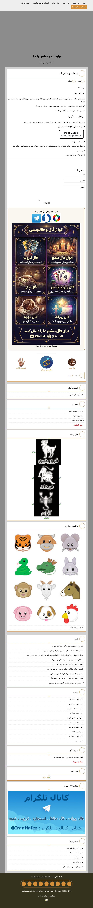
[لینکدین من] (24, 883)
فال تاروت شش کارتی (75, 718)
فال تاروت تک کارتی (76, 699)
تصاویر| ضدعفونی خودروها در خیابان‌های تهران (67, 646)
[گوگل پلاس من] (35, 883)
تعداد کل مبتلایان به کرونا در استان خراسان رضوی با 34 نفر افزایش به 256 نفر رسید (55, 655)
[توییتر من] (41, 883)
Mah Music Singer (78, 420)
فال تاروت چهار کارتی (75, 708)
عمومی (70, 375)
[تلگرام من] (63, 883)
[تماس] (46, 883)
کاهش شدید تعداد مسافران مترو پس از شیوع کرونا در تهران (63, 650)
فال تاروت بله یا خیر (76, 736)
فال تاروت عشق (77, 732)
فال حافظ (76, 3)
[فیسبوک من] (58, 883)
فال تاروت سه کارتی (76, 704)
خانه (84, 3)
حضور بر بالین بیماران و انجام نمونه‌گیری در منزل (66, 674)
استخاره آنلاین (24, 3)
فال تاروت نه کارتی (76, 722)
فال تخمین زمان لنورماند (75, 848)
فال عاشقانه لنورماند (76, 853)
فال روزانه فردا (77, 862)
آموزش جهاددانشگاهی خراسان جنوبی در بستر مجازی (65, 669)
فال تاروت (65, 3)
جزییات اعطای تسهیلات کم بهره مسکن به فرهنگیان (66, 678)
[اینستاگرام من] (52, 883)
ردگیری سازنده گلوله (76, 411)
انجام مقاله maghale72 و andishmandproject (68, 757)
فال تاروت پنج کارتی (76, 713)
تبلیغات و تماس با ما (79, 7)
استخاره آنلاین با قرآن (75, 395)
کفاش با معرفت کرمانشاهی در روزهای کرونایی (67, 664)
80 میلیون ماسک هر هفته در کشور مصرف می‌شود (66, 683)
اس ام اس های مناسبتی (41, 3)
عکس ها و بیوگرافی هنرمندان (73, 867)
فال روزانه (55, 3)
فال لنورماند (79, 857)
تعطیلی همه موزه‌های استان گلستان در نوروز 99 (67, 660)
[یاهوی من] (69, 883)
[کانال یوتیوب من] (29, 883)
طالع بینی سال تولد (76, 627)
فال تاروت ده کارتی (76, 727)
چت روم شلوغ (78, 416)
